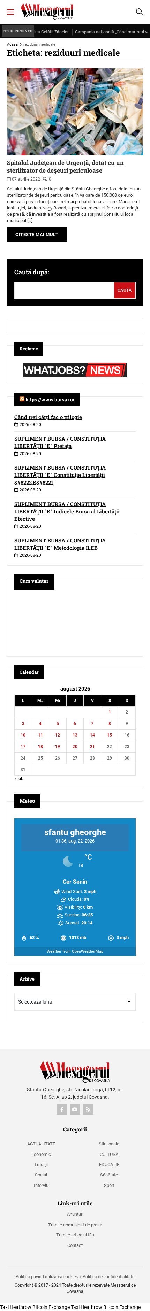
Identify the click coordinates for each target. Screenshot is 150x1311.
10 (23, 735)
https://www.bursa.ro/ (49, 399)
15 (109, 735)
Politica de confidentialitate (108, 1276)
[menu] (10, 12)
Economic (41, 1154)
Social (41, 1174)
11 (40, 735)
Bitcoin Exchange (51, 1307)
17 (23, 747)
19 (57, 747)
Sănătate (109, 1174)
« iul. (18, 778)
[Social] (62, 1109)
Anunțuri (75, 1214)
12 (57, 735)
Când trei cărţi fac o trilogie (48, 416)
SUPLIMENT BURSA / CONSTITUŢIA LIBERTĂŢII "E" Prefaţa (60, 442)
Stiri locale (109, 1143)
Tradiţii (41, 1164)
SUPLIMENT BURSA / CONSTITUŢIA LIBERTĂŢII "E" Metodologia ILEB (60, 544)
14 (92, 735)
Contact (75, 1245)
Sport (109, 1185)
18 (40, 747)
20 (75, 747)
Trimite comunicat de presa (75, 1224)
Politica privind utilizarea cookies (47, 1276)
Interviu (41, 1185)
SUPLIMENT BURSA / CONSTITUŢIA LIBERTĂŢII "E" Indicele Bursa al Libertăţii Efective (67, 511)
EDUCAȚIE (109, 1164)
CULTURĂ (109, 1154)
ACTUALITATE (41, 1143)
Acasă (12, 44)
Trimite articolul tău (75, 1234)
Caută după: (31, 272)
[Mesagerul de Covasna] (47, 11)
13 (75, 735)
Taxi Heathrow (15, 1307)
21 (92, 747)
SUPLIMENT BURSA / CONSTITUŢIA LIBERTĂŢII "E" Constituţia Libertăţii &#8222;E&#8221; (60, 475)
